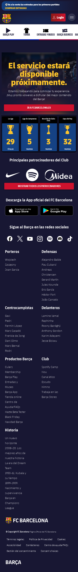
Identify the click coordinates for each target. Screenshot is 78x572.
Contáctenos (32, 545)
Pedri (8, 320)
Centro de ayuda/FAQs (56, 545)
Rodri (8, 350)
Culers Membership (13, 369)
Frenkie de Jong (15, 335)
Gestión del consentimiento (21, 550)
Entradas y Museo (11, 384)
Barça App (11, 392)
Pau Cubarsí (49, 264)
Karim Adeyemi (51, 335)
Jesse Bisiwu (49, 340)
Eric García (48, 289)
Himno (46, 387)
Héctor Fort (48, 294)
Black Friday (12, 416)
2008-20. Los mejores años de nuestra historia (15, 453)
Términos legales (15, 539)
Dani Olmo (11, 340)
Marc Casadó (13, 330)
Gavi (7, 315)
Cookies (61, 539)
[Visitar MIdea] (58, 175)
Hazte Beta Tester (15, 412)
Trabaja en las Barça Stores (50, 394)
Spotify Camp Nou (50, 369)
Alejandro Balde (51, 259)
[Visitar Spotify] (32, 175)
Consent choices (49, 550)
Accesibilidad (14, 545)
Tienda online (13, 397)
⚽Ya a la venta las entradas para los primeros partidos (32, 6)
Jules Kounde (50, 284)
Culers (58, 17)
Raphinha (47, 320)
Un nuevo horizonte (11, 440)
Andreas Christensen (49, 272)
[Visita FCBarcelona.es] (7, 19)
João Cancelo (50, 299)
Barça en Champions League (12, 503)
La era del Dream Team (15, 465)
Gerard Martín (50, 279)
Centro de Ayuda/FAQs (12, 404)
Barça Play (11, 377)
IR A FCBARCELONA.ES (39, 107)
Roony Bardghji (51, 325)
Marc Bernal (12, 345)
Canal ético (48, 377)
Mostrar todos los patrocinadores (39, 186)
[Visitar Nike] (13, 175)
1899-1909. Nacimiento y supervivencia (13, 488)
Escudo (46, 382)
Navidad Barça (14, 421)
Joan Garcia (12, 269)
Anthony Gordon (52, 330)
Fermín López (13, 325)
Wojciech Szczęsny (10, 262)
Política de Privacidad (40, 539)
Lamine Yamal (50, 315)
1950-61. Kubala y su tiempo (15, 475)
